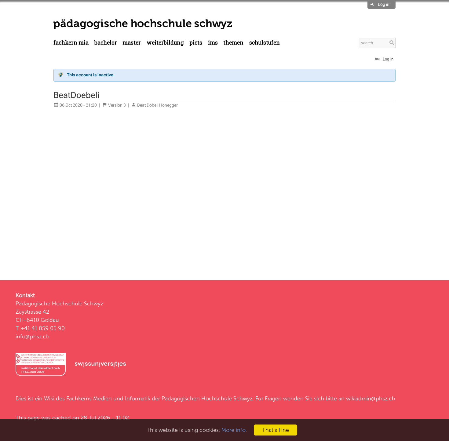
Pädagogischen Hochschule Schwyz (207, 398)
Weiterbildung (165, 42)
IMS (213, 42)
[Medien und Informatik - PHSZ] (142, 24)
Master (131, 42)
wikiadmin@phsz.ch (370, 398)
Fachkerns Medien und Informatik (108, 398)
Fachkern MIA (71, 42)
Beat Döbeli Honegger (157, 105)
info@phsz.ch (32, 336)
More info (233, 430)
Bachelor (105, 42)
